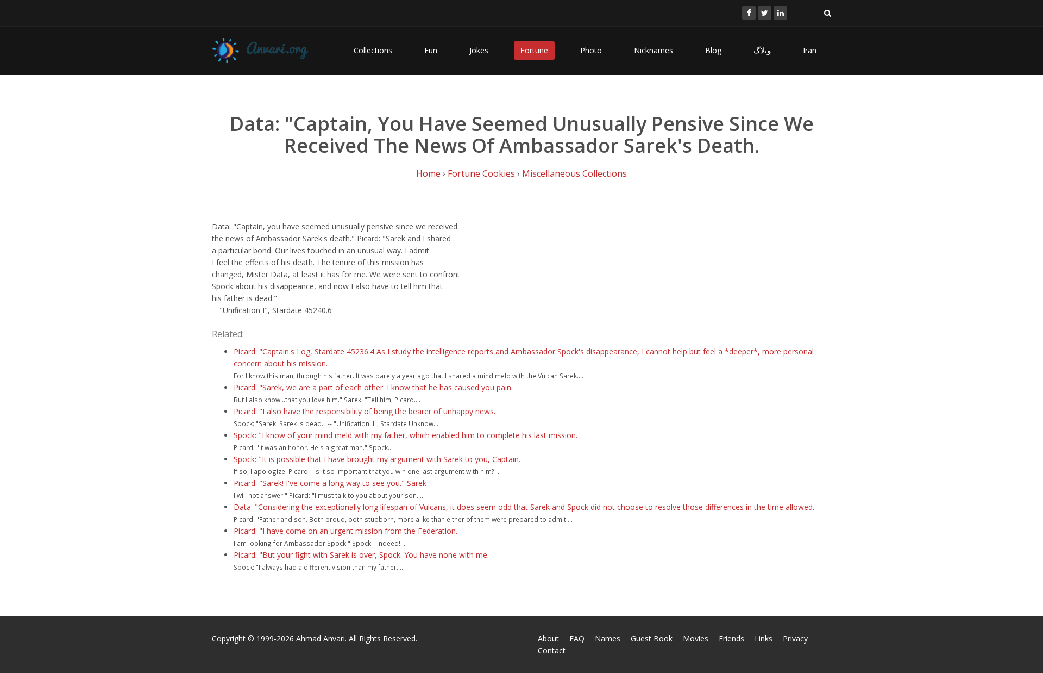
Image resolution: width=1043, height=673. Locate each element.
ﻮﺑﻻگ (762, 50)
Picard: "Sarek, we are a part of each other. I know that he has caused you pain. (373, 387)
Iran (809, 50)
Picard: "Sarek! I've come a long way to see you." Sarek (330, 483)
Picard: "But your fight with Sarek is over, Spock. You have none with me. (361, 555)
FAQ (577, 638)
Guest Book (652, 638)
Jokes (478, 50)
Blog (713, 50)
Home (428, 173)
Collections (373, 50)
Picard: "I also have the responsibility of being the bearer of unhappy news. (364, 411)
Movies (695, 638)
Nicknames (653, 50)
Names (607, 638)
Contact (552, 650)
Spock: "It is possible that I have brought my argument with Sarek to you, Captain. (377, 459)
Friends (731, 638)
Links (763, 638)
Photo (591, 50)
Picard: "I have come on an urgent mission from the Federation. (345, 531)
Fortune (534, 50)
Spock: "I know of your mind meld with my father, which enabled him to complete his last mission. (405, 435)
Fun (430, 50)
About (548, 638)
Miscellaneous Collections (574, 173)
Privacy (795, 638)
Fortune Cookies (481, 173)
